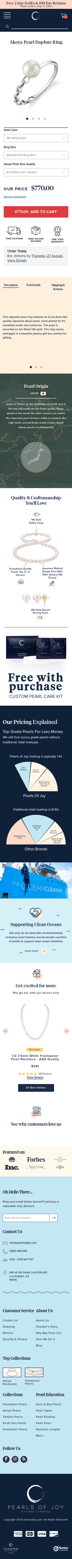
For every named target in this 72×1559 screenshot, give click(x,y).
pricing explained (15, 197)
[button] (35, 1074)
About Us (42, 1320)
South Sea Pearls (14, 1423)
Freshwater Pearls (15, 1429)
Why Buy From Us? (48, 1333)
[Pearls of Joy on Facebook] (6, 1459)
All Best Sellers (36, 1087)
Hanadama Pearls (15, 1404)
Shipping (9, 1326)
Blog (39, 1345)
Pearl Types (44, 1410)
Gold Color (11, 130)
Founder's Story (47, 1326)
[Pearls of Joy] (36, 16)
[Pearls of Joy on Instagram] (15, 1459)
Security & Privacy (15, 1339)
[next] (66, 1031)
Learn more (32, 951)
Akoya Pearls (12, 1410)
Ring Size (10, 147)
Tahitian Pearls (13, 1416)
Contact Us (10, 1320)
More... (40, 1435)
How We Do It (45, 1339)
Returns (8, 1333)
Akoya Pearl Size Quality (19, 164)
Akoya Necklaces (10, 1382)
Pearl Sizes (43, 1423)
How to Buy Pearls (48, 1404)
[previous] (5, 1031)
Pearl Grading (45, 1416)
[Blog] (23, 1459)
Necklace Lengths (48, 1429)
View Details (17, 261)
